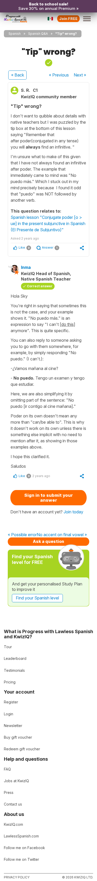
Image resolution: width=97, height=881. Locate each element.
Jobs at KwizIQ (16, 781)
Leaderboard (15, 658)
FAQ (7, 769)
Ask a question (48, 541)
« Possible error (22, 535)
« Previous (59, 75)
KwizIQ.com (13, 824)
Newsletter (13, 725)
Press (8, 792)
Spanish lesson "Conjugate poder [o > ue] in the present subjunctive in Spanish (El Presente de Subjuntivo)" (48, 223)
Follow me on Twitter (21, 859)
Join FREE (68, 18)
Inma (26, 267)
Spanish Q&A (38, 34)
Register (11, 702)
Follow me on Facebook (24, 847)
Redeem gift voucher (22, 749)
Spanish (15, 34)
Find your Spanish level (37, 597)
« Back (17, 75)
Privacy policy (16, 877)
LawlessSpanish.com (21, 836)
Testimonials (14, 670)
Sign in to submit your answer (48, 498)
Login (8, 714)
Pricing (10, 682)
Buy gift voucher (18, 737)
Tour (8, 647)
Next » (80, 75)
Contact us (13, 804)
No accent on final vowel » (62, 535)
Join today (73, 511)
